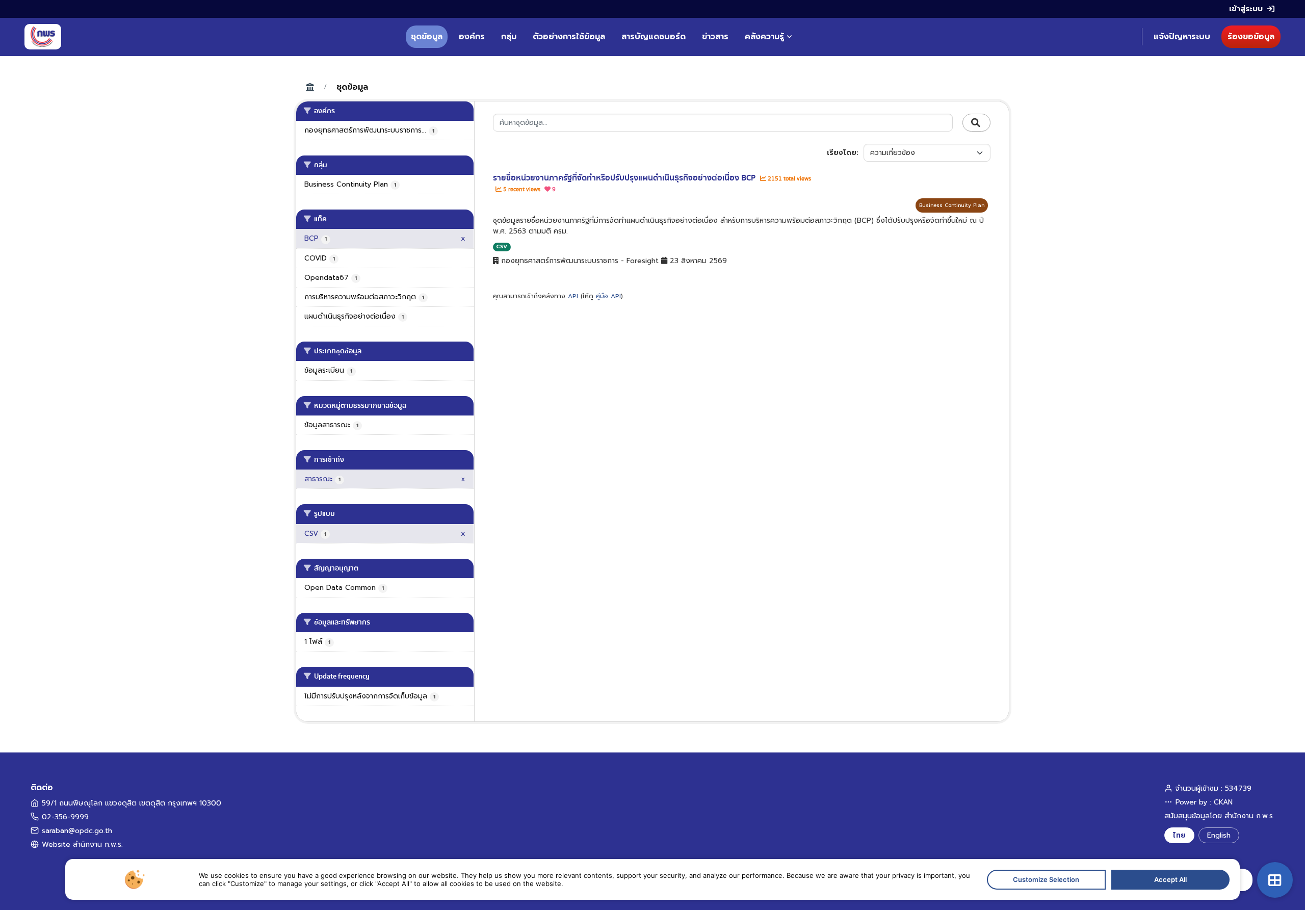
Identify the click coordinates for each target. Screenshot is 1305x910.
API (573, 296)
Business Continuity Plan (951, 205)
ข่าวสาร (715, 37)
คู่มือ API (608, 296)
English (1219, 835)
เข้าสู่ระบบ (1246, 8)
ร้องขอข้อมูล (1251, 37)
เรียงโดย (841, 152)
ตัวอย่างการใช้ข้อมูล (569, 37)
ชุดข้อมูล (426, 37)
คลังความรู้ (764, 37)
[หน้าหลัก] (42, 36)
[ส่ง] (976, 123)
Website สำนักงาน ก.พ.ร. (82, 844)
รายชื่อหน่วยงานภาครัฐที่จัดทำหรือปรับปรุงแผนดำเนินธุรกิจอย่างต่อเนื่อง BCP (625, 178)
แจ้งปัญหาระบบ (1182, 37)
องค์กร (472, 37)
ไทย (1179, 835)
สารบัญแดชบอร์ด (653, 37)
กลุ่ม (508, 37)
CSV (501, 246)
